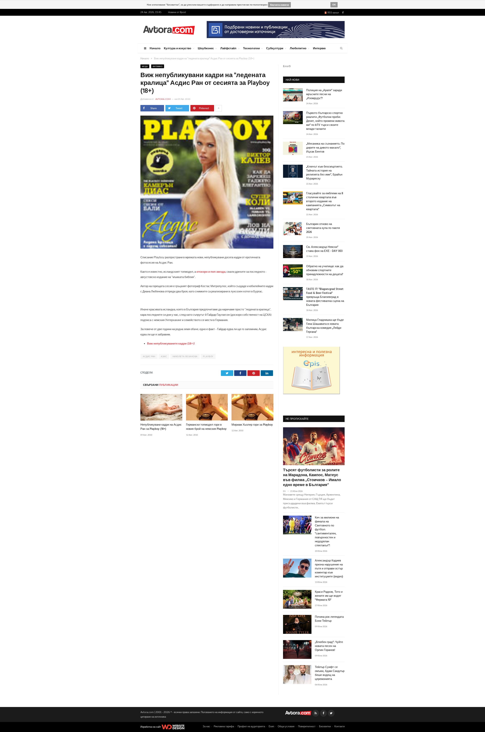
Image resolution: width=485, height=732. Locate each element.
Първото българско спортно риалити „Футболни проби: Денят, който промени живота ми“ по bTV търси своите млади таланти (325, 121)
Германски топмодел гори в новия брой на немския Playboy (206, 427)
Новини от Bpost (177, 12)
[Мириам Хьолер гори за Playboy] (252, 407)
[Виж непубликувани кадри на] (206, 247)
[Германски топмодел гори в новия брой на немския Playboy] (207, 407)
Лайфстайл (228, 48)
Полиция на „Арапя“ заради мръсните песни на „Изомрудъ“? (324, 94)
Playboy (208, 356)
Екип (271, 726)
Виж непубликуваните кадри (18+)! (171, 343)
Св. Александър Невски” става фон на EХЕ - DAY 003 (324, 249)
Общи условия (286, 726)
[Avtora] (168, 29)
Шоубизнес (206, 48)
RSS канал (332, 12)
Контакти (339, 726)
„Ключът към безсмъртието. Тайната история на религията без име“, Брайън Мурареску (324, 173)
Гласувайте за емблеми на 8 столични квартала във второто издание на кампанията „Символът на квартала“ (324, 201)
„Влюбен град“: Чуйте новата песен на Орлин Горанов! (329, 646)
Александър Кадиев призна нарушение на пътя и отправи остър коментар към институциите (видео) (329, 569)
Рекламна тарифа (224, 726)
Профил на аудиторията (251, 726)
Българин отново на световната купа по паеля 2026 (323, 228)
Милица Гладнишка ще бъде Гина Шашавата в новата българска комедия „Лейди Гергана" (325, 326)
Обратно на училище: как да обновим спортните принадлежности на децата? (324, 270)
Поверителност (306, 726)
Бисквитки (325, 726)
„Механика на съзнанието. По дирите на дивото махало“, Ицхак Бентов (325, 148)
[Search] (341, 48)
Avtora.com (163, 99)
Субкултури (274, 48)
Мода (145, 66)
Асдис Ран (149, 356)
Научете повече (279, 4)
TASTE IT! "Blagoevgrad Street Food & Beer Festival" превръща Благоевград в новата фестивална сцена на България (325, 297)
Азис (164, 356)
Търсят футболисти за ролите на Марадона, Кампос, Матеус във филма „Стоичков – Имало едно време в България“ (312, 477)
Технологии (251, 48)
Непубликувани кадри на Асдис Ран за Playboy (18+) (161, 427)
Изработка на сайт (151, 726)
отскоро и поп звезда (210, 271)
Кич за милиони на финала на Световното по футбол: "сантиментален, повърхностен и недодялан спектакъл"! (327, 532)
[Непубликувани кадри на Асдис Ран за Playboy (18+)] (161, 407)
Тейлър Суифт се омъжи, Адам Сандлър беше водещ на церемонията (329, 673)
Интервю (319, 48)
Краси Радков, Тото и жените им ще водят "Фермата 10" (329, 596)
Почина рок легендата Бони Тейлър (329, 619)
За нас (206, 726)
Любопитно (298, 48)
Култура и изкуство (177, 48)
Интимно (158, 66)
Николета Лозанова (185, 356)
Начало (155, 48)
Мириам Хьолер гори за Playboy (252, 425)
